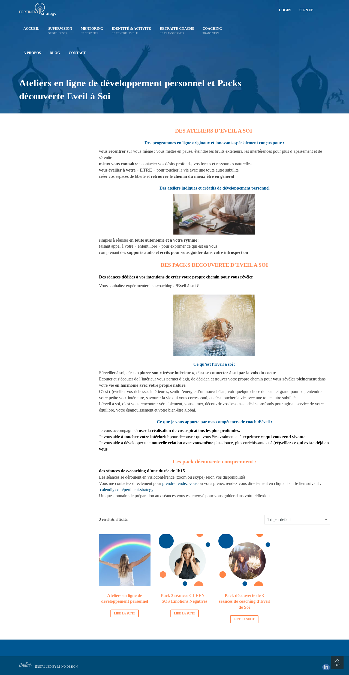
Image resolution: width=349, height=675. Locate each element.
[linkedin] (326, 667)
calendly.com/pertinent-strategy (127, 489)
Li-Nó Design (67, 666)
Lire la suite (124, 613)
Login (285, 10)
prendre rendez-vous (179, 483)
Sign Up (306, 10)
